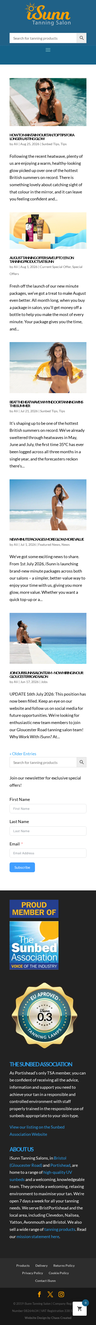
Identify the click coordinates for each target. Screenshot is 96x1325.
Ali (16, 144)
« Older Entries (23, 753)
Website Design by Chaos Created (48, 1318)
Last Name (19, 821)
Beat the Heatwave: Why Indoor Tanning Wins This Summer (46, 404)
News (66, 544)
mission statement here (38, 1236)
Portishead (60, 1165)
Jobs (44, 682)
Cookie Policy (59, 1273)
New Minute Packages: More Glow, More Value (47, 539)
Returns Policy (64, 1265)
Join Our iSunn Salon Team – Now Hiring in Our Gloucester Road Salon (46, 674)
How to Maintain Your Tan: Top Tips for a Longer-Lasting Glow (42, 137)
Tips (64, 144)
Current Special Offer (55, 267)
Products (23, 1265)
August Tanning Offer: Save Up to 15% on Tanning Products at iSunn (42, 259)
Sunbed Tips (50, 144)
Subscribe (22, 867)
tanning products (59, 1229)
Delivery (41, 1265)
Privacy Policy (32, 1273)
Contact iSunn (45, 1281)
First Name (20, 799)
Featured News (49, 544)
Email (15, 843)
